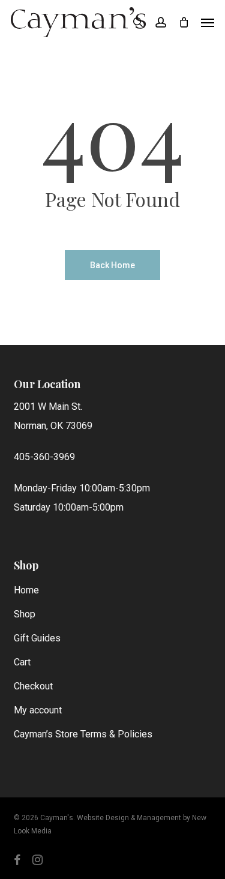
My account (38, 710)
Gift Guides (37, 638)
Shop (24, 614)
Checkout (33, 686)
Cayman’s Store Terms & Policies (83, 734)
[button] (207, 22)
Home (26, 590)
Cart (22, 662)
